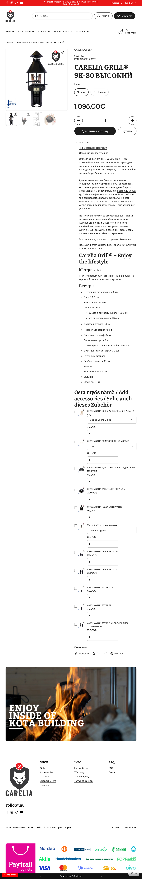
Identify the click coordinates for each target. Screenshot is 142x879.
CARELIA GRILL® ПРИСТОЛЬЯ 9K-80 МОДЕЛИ (108, 441)
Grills (42, 768)
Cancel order (10, 874)
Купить (127, 131)
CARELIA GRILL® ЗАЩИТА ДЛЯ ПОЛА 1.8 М (106, 489)
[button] (78, 120)
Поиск (112, 772)
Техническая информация (93, 147)
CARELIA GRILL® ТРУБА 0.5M (100, 587)
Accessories (47, 772)
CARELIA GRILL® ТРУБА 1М (99, 605)
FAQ (111, 768)
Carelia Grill (40, 827)
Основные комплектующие (93, 152)
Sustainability (81, 776)
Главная (9, 42)
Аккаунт (106, 15)
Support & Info (48, 780)
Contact (44, 776)
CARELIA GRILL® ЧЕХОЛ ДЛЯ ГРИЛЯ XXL (105, 507)
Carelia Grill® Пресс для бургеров (102, 525)
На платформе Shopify (58, 827)
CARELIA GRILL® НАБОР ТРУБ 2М (102, 569)
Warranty (79, 772)
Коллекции (22, 42)
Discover (45, 785)
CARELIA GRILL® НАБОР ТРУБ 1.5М (102, 551)
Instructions (81, 768)
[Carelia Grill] (10, 16)
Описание (84, 142)
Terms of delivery (83, 780)
